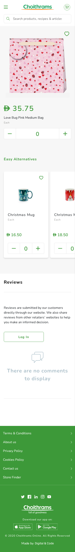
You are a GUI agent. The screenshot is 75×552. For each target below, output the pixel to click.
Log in (23, 337)
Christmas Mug (21, 214)
